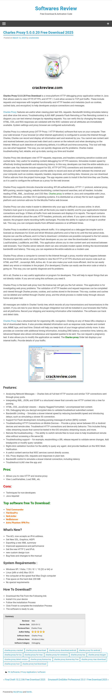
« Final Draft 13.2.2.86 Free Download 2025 (24, 679)
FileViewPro (12, 513)
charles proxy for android (89, 650)
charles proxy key (78, 655)
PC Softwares (14, 672)
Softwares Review (56, 8)
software (41, 672)
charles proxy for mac (33, 655)
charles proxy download (36, 650)
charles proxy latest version (16, 659)
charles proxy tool (12, 664)
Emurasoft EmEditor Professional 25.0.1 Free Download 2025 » (78, 679)
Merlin (29, 692)
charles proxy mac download (93, 659)
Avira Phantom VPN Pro (17, 522)
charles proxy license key (40, 659)
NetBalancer (12, 519)
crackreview (34, 38)
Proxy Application (28, 672)
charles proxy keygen (97, 655)
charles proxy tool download (34, 664)
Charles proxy (55, 193)
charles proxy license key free (66, 659)
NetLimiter (11, 516)
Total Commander (14, 509)
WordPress (18, 692)
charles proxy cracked (14, 650)
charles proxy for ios (13, 655)
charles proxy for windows (57, 655)
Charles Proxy (10, 112)
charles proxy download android (62, 650)
